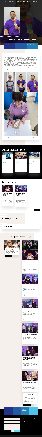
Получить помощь (35, 1)
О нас (23, 418)
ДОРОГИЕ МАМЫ (19, 161)
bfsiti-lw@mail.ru (24, 410)
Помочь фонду (29, 1)
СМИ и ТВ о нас (24, 421)
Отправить (17, 431)
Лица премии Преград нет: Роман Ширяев (29, 382)
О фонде (13, 1)
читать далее (24, 271)
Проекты (17, 1)
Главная (9, 1)
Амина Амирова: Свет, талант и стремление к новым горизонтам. (20, 194)
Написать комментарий (31, 45)
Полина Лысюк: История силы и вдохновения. (30, 334)
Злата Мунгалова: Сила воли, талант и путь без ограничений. (7, 194)
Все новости (37, 210)
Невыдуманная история (6, 161)
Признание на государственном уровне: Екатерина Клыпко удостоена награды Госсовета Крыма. (29, 358)
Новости (21, 1)
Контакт (24, 1)
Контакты (32, 420)
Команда (23, 419)
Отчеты (23, 420)
